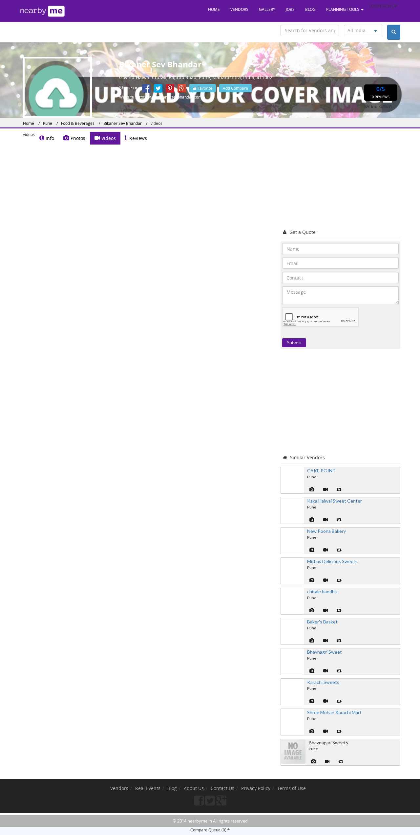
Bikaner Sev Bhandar (122, 123)
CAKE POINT (321, 470)
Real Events (147, 788)
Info (49, 138)
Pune (47, 123)
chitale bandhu (322, 591)
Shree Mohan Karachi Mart (334, 712)
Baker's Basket (322, 621)
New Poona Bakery (326, 531)
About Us (194, 788)
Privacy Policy (255, 788)
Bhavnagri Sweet (324, 652)
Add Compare (235, 88)
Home (214, 9)
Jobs (290, 9)
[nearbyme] (42, 11)
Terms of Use (291, 788)
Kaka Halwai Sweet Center (334, 501)
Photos (77, 138)
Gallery (267, 9)
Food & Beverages (77, 123)
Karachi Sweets (323, 682)
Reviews (137, 138)
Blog (310, 9)
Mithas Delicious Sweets (332, 561)
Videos (108, 138)
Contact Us (222, 788)
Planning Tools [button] (343, 9)
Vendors (119, 788)
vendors (239, 9)
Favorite (204, 88)
